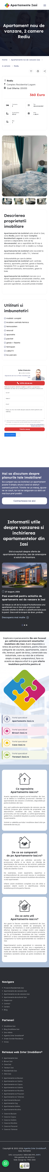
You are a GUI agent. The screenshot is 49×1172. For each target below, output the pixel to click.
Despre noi (8, 1000)
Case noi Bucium (10, 1114)
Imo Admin (8, 1032)
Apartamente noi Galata (13, 1087)
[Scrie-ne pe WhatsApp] (5, 1163)
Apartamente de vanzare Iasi (15, 991)
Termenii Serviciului (36, 425)
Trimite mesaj (24, 429)
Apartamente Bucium (12, 1100)
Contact (7, 1004)
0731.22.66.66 (26, 383)
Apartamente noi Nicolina (14, 1091)
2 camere (6, 66)
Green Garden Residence (13, 1039)
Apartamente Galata (12, 1106)
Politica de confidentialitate (37, 424)
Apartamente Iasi (11, 1058)
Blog (5, 1010)
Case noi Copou (10, 1117)
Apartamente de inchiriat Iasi (15, 997)
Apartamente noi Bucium (13, 1078)
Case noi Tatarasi (10, 1129)
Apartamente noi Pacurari (14, 1094)
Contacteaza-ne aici (24, 501)
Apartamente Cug (11, 1103)
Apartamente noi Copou (13, 1084)
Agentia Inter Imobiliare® (14, 1036)
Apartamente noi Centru (13, 1081)
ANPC (38, 1155)
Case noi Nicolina (10, 1123)
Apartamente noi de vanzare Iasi (25, 60)
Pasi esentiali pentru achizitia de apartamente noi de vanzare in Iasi (23, 597)
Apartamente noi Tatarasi (14, 1097)
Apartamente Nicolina (12, 1110)
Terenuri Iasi (9, 1068)
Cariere (7, 1007)
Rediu (16, 66)
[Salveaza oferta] (31, 71)
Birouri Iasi (8, 1061)
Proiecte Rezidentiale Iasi (14, 988)
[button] (42, 163)
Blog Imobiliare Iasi (11, 1029)
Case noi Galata (10, 1120)
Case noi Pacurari (11, 1126)
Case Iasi (7, 1064)
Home (4, 60)
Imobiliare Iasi (9, 1026)
